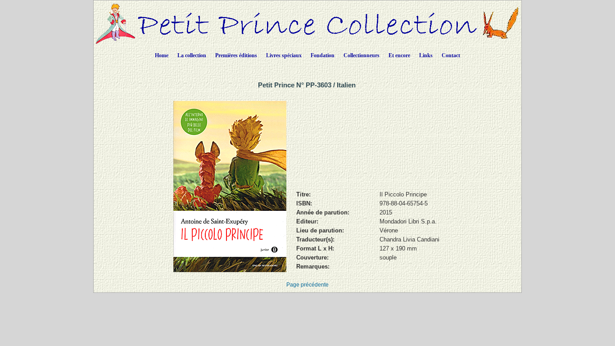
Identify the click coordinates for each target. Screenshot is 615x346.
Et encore (399, 55)
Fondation (323, 55)
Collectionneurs (362, 55)
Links (426, 55)
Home (161, 55)
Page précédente (307, 285)
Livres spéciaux (284, 55)
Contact (451, 55)
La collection (191, 55)
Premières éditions (236, 55)
